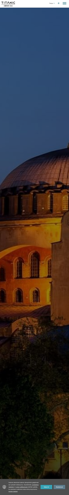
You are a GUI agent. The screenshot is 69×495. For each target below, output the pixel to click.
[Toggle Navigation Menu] (64, 3)
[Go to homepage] (8, 3)
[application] (34, 487)
